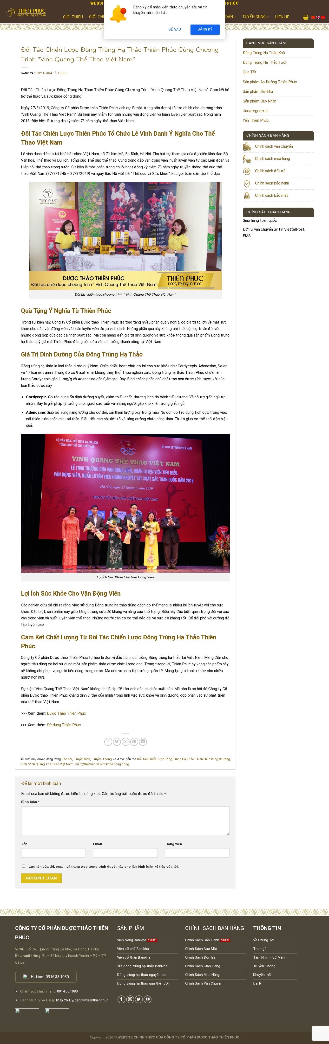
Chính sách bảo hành (272, 183)
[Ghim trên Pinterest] (134, 742)
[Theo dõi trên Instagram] (130, 999)
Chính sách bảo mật (271, 195)
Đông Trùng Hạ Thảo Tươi (264, 62)
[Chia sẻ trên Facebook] (108, 742)
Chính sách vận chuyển (274, 146)
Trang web (173, 844)
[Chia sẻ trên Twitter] (117, 742)
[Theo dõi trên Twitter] (139, 999)
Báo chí (67, 759)
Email (97, 844)
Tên (24, 844)
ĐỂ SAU (174, 29)
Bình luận (30, 802)
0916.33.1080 (57, 976)
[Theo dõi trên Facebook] (121, 999)
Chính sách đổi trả (270, 171)
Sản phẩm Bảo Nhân (259, 101)
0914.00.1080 (67, 991)
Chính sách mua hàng (272, 158)
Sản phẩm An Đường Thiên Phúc (270, 82)
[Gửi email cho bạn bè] (126, 742)
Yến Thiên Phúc (256, 120)
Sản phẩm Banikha (258, 91)
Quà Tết (250, 72)
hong (62, 73)
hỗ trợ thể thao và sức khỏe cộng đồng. (102, 764)
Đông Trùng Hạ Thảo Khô (264, 53)
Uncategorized (255, 110)
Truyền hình (82, 759)
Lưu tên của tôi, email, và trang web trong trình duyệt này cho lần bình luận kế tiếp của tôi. (104, 866)
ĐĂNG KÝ (205, 29)
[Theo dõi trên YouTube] (147, 999)
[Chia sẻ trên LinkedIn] (143, 742)
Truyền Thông (102, 759)
